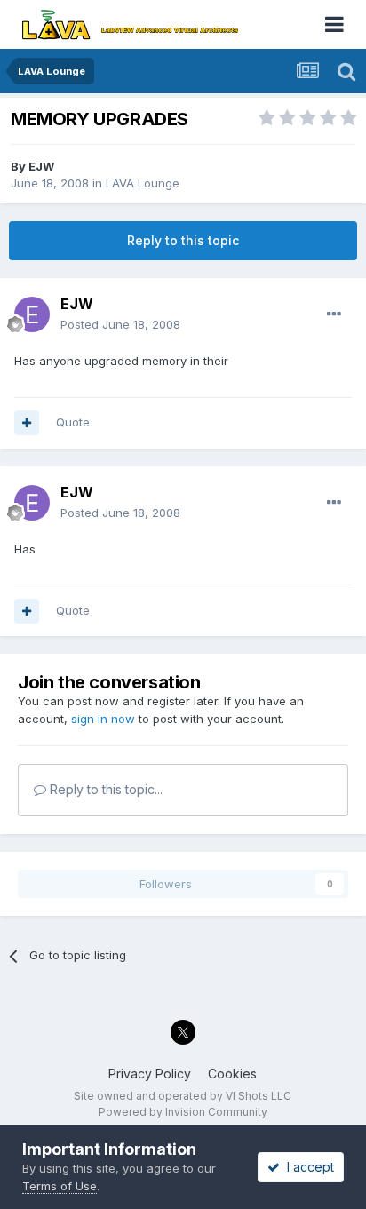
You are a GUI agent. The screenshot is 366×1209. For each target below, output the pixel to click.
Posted (120, 324)
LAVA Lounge (142, 183)
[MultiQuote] (26, 422)
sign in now (103, 719)
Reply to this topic (183, 240)
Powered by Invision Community (183, 1111)
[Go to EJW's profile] (32, 314)
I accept (307, 1166)
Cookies (232, 1073)
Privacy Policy (149, 1073)
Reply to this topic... (104, 789)
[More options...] (334, 314)
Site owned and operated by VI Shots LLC (182, 1095)
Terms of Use (59, 1186)
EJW (41, 166)
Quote (73, 422)
